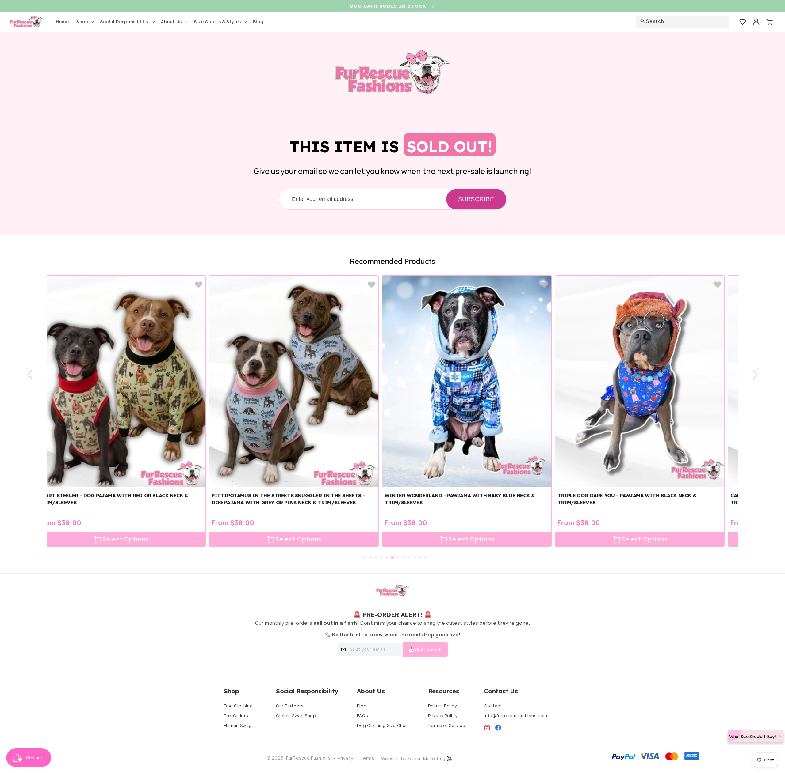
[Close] (478, 37)
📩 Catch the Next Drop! (434, 163)
